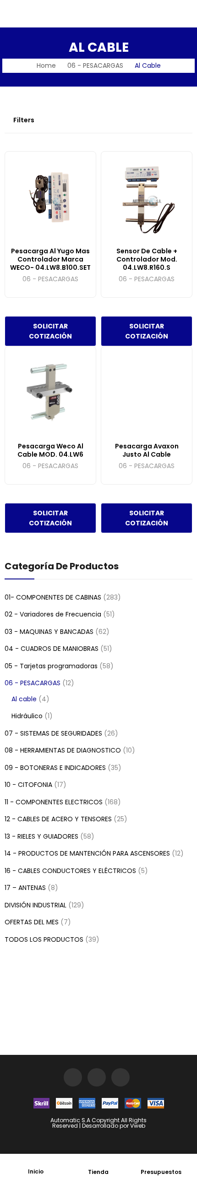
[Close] (187, 541)
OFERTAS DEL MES (32, 922)
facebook (97, 1077)
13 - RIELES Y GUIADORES (41, 836)
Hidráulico (27, 715)
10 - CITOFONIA (28, 784)
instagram (73, 1077)
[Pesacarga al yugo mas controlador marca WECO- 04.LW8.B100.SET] (50, 197)
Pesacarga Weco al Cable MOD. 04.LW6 (50, 450)
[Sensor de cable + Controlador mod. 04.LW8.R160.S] (146, 197)
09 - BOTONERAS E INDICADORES (55, 767)
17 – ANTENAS (25, 887)
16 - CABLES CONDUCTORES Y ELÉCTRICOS (70, 870)
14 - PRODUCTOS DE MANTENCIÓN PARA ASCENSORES (87, 853)
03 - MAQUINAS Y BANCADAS (49, 631)
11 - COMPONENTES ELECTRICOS (54, 802)
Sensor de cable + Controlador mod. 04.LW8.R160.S (146, 259)
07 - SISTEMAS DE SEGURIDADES (53, 733)
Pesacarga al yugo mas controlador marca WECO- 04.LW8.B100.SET (50, 259)
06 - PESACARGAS (50, 280)
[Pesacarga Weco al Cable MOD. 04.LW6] (50, 392)
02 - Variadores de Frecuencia (53, 614)
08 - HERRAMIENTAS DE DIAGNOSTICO (63, 750)
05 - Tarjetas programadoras (51, 666)
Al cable (24, 699)
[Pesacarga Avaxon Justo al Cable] (146, 392)
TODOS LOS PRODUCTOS (44, 939)
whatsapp (120, 1077)
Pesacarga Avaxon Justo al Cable (147, 450)
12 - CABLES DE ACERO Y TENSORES (58, 819)
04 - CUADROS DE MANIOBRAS (51, 648)
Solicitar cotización (50, 331)
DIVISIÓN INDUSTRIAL (35, 905)
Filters (23, 120)
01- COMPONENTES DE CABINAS (53, 597)
